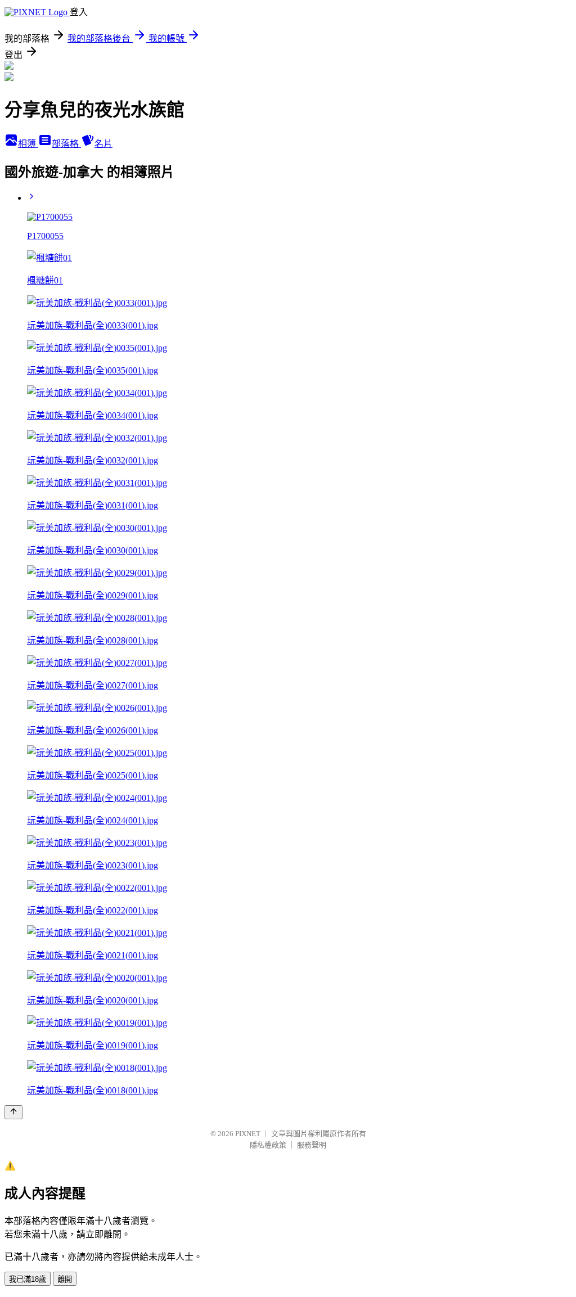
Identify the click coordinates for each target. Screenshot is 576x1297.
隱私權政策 (268, 1145)
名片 (103, 143)
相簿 (28, 143)
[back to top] (13, 1112)
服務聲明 (311, 1145)
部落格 (66, 143)
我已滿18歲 (27, 1279)
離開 (64, 1279)
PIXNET (247, 1133)
